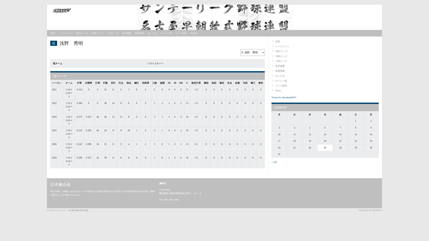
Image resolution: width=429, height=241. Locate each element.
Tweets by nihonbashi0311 (283, 97)
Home (193, 33)
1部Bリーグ (97, 33)
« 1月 (274, 162)
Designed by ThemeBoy (370, 210)
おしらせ (152, 33)
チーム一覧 (166, 33)
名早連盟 (126, 33)
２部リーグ (113, 33)
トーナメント (65, 33)
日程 (52, 33)
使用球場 (139, 33)
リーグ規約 (181, 33)
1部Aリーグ (82, 33)
